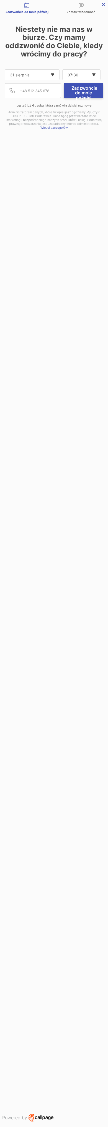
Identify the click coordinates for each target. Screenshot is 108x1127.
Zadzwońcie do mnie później (84, 91)
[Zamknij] (103, 4)
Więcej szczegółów (54, 128)
